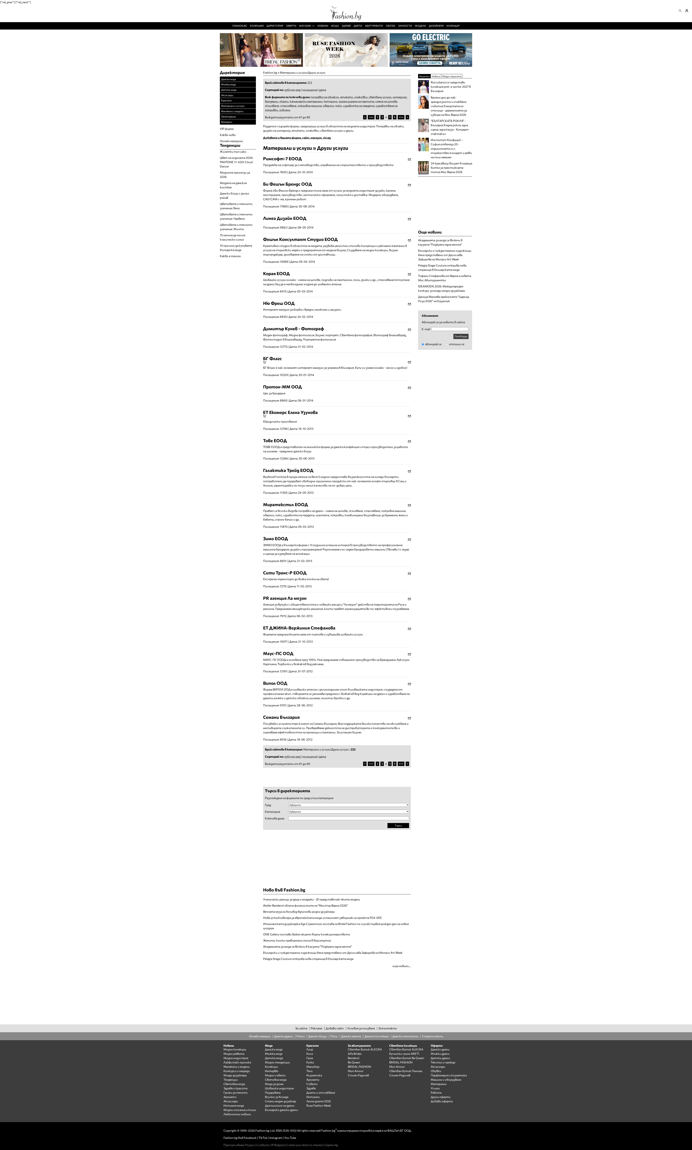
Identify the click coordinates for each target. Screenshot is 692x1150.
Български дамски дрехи (281, 1109)
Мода (335, 25)
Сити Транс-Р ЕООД (285, 572)
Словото (262, 1145)
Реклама (316, 1028)
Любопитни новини (237, 1114)
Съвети (312, 1084)
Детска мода (228, 89)
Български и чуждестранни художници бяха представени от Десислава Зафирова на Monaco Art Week (333, 952)
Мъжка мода (228, 84)
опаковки (360, 97)
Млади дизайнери (235, 1075)
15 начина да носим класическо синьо (232, 237)
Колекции (257, 25)
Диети (358, 25)
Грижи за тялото (235, 1092)
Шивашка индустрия (279, 1088)
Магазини (226, 121)
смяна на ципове (386, 101)
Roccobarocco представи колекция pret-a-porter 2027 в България (451, 86)
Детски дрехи (440, 1058)
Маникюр (312, 1066)
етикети (346, 97)
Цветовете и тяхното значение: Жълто (236, 227)
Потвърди (461, 336)
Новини (322, 25)
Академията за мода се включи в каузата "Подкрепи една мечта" (307, 946)
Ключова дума (274, 818)
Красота (226, 100)
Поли (334, 1036)
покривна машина (310, 105)
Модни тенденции (277, 1062)
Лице (309, 1049)
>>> (401, 117)
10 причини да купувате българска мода (236, 248)
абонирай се (433, 344)
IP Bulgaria (278, 1145)
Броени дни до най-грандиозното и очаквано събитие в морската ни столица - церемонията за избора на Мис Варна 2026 (449, 106)
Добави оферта (442, 1101)
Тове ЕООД (275, 440)
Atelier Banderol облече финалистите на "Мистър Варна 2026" (305, 905)
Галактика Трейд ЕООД (288, 470)
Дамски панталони (405, 1036)
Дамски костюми (377, 1036)
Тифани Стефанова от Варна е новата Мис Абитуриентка (444, 278)
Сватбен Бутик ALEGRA (365, 1049)
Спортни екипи (432, 1036)
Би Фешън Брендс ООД (287, 184)
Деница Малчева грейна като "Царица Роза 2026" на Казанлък (443, 299)
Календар (453, 25)
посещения (309, 89)
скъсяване (272, 105)
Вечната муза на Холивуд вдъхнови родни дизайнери (299, 911)
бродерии (271, 101)
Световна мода (234, 1084)
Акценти (424, 76)
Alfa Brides (354, 1053)
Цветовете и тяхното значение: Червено (236, 216)
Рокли (300, 1036)
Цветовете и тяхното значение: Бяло (236, 206)
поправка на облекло (325, 97)
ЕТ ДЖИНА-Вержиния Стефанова (299, 627)
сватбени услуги (380, 97)
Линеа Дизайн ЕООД (284, 218)
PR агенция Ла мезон (285, 598)
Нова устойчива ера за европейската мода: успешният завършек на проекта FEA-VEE (322, 917)
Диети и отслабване (320, 1092)
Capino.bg (331, 1145)
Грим (309, 1058)
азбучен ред (292, 89)
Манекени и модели (232, 111)
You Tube (290, 1137)
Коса (309, 1053)
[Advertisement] (305, 776)
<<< (371, 117)
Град (268, 805)
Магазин (305, 25)
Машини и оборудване (446, 1079)
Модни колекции (234, 1049)
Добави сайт (335, 1028)
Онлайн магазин (259, 1036)
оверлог (328, 105)
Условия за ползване (361, 1028)
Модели (420, 25)
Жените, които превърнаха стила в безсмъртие (297, 940)
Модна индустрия (235, 1058)
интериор (400, 97)
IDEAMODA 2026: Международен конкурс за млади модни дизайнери (441, 288)
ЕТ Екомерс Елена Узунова (290, 412)
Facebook (250, 1137)
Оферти (291, 25)
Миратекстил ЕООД (285, 504)
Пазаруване (273, 1092)
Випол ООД (275, 683)
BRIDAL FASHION (359, 1066)
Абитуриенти (374, 25)
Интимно (313, 1097)
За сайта (301, 1028)
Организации (228, 116)
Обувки (436, 1071)
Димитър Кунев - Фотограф (293, 328)
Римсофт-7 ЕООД (282, 158)
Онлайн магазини (231, 141)
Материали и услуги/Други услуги (302, 72)
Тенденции (230, 1079)
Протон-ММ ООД (282, 386)
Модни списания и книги (239, 1109)
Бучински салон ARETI (404, 1053)
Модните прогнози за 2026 (235, 174)
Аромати (229, 1097)
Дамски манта (351, 1036)
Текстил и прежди (443, 1062)
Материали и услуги (232, 105)
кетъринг (330, 101)
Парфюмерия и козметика (449, 1075)
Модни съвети (275, 1075)
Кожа (310, 1062)
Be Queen (354, 1062)
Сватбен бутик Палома (405, 1071)
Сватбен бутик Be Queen (406, 1058)
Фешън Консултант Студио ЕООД (300, 239)
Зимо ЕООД (275, 538)
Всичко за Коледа (276, 1097)
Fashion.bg (239, 25)
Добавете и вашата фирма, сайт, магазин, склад (297, 137)
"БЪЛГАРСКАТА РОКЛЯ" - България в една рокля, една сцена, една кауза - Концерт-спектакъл (450, 127)
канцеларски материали (306, 101)
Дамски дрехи (283, 1036)
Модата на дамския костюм (233, 185)
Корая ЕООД (276, 273)
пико (338, 105)
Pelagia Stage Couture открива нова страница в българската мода (308, 958)
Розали (250, 1145)
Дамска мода (228, 79)
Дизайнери (436, 25)
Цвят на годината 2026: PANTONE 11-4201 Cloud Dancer (236, 162)
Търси (398, 825)
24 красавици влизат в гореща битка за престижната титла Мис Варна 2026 (451, 168)
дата (322, 89)
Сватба (390, 25)
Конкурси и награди (236, 1071)
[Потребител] (688, 10)
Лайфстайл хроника (237, 1062)
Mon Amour (355, 1071)
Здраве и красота (235, 1088)
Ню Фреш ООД (279, 303)
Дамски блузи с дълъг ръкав (234, 195)
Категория (272, 811)
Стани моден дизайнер (280, 1101)
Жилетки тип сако (233, 151)
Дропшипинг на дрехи (279, 1105)
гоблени (284, 110)
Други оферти (441, 1097)
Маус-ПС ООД (278, 653)
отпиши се (456, 344)
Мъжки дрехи (440, 1053)
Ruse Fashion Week (318, 1105)
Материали (439, 1084)
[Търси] (681, 10)
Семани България (281, 717)
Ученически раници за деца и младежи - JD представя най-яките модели (311, 899)
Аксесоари (227, 95)
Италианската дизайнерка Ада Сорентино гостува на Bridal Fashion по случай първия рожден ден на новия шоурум (336, 926)
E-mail (426, 329)
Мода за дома (274, 1084)
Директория (275, 25)
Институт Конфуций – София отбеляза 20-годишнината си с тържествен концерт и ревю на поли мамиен (451, 148)
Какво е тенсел (230, 256)
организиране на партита (356, 101)
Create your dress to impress (305, 1145)
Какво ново (228, 134)
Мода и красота (451, 76)
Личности (405, 25)
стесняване (288, 105)
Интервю (271, 1071)
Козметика (314, 1075)
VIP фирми (227, 128)
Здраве (346, 25)
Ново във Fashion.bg (284, 889)
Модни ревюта (233, 1053)
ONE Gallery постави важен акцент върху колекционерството (306, 934)
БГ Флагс (272, 358)
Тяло (309, 1071)
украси (284, 101)
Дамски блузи (317, 1036)
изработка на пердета (358, 105)
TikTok (263, 1137)
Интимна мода (233, 1105)
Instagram (275, 1137)
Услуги (435, 1088)
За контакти (387, 1028)
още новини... (401, 966)
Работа (436, 1092)
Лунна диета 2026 (318, 1101)
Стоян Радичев (358, 1075)
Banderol (353, 1058)
